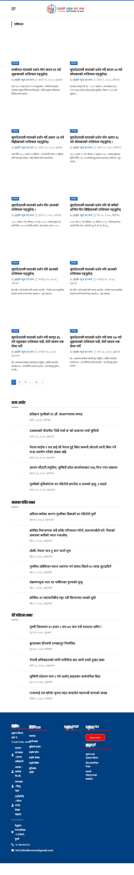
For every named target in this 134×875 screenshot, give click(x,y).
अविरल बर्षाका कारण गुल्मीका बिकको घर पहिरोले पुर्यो (63, 514)
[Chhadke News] (67, 9)
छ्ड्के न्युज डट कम (24, 80)
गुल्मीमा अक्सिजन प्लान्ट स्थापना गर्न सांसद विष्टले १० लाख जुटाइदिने (70, 566)
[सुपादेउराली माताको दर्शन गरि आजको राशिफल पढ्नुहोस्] (37, 249)
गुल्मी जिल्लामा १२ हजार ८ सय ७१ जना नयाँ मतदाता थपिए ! (65, 627)
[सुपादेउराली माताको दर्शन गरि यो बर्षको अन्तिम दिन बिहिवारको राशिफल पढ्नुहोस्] (96, 185)
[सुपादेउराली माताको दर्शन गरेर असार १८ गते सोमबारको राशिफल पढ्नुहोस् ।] (96, 117)
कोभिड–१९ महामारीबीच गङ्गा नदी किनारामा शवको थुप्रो (63, 598)
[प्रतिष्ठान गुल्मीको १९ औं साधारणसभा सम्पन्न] (19, 417)
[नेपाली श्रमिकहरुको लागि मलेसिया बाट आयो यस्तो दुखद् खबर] (19, 663)
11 (36, 382)
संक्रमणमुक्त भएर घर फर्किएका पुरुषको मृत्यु (56, 582)
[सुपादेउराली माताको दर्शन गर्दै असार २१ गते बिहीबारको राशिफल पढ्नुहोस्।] (37, 117)
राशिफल (15, 63)
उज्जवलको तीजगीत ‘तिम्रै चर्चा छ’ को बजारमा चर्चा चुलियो (64, 431)
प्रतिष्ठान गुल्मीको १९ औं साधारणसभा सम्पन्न (56, 414)
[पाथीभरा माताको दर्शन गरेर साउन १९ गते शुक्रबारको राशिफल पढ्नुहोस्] (37, 49)
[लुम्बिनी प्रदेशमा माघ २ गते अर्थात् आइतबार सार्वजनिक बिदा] (19, 679)
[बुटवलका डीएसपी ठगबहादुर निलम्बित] (19, 646)
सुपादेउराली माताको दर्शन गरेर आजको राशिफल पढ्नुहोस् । (35, 207)
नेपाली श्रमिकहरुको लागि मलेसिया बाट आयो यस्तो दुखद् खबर (67, 660)
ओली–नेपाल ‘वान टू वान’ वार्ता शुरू (50, 551)
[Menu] (13, 8)
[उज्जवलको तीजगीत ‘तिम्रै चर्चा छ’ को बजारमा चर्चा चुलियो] (19, 434)
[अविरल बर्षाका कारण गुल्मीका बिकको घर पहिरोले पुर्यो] (19, 517)
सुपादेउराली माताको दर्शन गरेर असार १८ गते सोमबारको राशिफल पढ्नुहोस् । (94, 139)
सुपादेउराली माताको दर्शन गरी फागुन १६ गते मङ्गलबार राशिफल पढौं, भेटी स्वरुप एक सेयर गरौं (37, 342)
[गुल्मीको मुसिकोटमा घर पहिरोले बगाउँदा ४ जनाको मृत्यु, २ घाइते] (19, 487)
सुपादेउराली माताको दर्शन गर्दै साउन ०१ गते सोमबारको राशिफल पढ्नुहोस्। (96, 72)
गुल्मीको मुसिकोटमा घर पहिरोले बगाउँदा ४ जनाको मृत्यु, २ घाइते (68, 484)
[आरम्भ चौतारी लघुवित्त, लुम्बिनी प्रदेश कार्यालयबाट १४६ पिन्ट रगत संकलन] (19, 470)
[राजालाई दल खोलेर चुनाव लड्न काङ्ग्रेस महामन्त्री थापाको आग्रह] (19, 696)
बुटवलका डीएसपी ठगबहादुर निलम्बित (52, 643)
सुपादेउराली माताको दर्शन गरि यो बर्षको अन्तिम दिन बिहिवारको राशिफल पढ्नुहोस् (95, 207)
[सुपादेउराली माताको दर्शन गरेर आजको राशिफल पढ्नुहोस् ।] (37, 185)
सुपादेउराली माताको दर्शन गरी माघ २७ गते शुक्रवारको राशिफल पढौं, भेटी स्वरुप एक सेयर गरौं (96, 342)
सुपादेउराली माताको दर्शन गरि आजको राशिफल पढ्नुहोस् (34, 271)
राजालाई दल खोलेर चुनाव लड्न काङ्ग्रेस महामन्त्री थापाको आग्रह (68, 693)
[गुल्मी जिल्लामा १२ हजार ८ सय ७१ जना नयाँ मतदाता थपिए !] (19, 630)
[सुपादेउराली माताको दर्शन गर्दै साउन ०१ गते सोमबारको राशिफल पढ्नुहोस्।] (96, 49)
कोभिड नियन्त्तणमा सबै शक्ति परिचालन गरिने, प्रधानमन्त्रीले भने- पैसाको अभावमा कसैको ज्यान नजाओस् (72, 533)
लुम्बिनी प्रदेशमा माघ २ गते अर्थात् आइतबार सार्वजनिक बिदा (65, 676)
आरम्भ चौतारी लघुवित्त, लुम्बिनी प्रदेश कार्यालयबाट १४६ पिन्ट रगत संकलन (73, 467)
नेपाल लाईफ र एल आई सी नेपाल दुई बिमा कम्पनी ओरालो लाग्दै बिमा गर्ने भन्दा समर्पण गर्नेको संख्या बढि (73, 449)
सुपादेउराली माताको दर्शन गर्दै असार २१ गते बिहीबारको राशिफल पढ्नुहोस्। (37, 139)
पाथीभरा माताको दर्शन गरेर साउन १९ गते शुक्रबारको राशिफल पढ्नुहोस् (36, 72)
